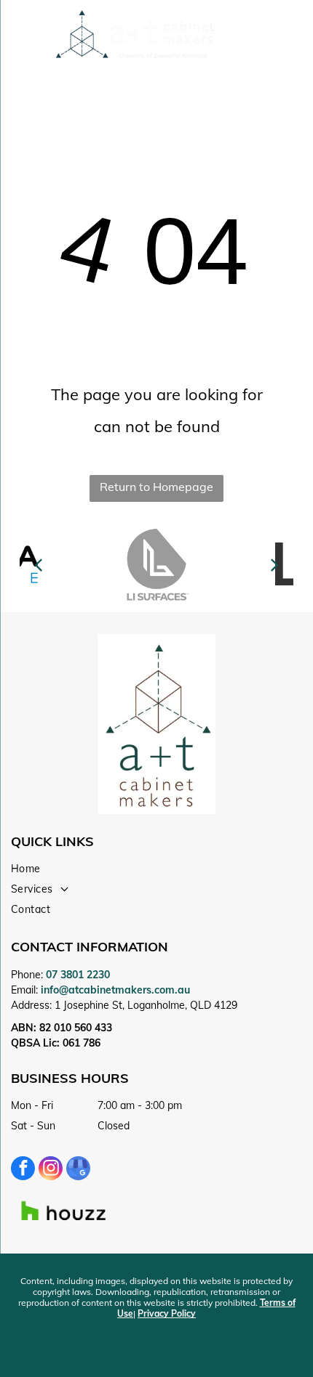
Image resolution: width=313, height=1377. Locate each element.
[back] (38, 564)
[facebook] (23, 1170)
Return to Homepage (156, 486)
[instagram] (51, 1170)
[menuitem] (151, 868)
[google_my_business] (78, 1170)
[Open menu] (277, 35)
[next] (274, 564)
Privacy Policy (167, 1313)
